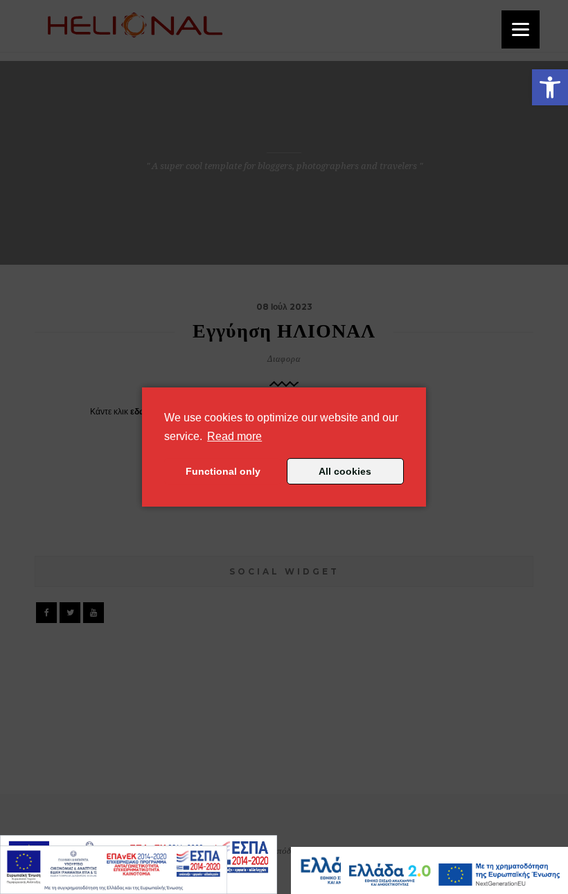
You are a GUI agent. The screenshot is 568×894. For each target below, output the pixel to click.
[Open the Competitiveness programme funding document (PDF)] (113, 869)
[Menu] (521, 29)
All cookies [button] (345, 471)
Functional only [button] (223, 471)
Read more (234, 436)
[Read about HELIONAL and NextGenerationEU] (454, 874)
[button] (550, 87)
